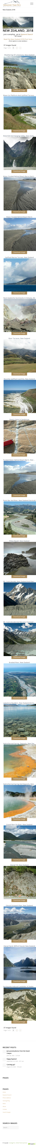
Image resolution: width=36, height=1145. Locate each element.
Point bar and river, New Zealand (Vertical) (19, 500)
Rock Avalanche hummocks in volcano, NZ (19, 298)
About (4, 1106)
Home (4, 1092)
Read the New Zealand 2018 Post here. (18, 39)
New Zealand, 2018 (9, 10)
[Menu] (30, 3)
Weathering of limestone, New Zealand (19, 55)
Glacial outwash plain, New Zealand (19, 905)
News (4, 1103)
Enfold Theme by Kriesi (21, 1142)
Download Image (19, 90)
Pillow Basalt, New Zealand (19, 541)
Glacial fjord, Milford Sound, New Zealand (19, 946)
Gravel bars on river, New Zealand (19, 824)
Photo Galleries (7, 1098)
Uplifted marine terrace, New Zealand (19, 257)
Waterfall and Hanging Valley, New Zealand (19, 136)
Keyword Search (7, 1095)
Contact (5, 1109)
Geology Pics (12, 1142)
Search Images (7, 1112)
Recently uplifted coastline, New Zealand (19, 379)
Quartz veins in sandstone (19, 419)
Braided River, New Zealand (19, 662)
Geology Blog (6, 1100)
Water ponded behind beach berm (19, 217)
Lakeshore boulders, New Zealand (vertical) (19, 703)
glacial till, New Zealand (19, 865)
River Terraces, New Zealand (19, 338)
